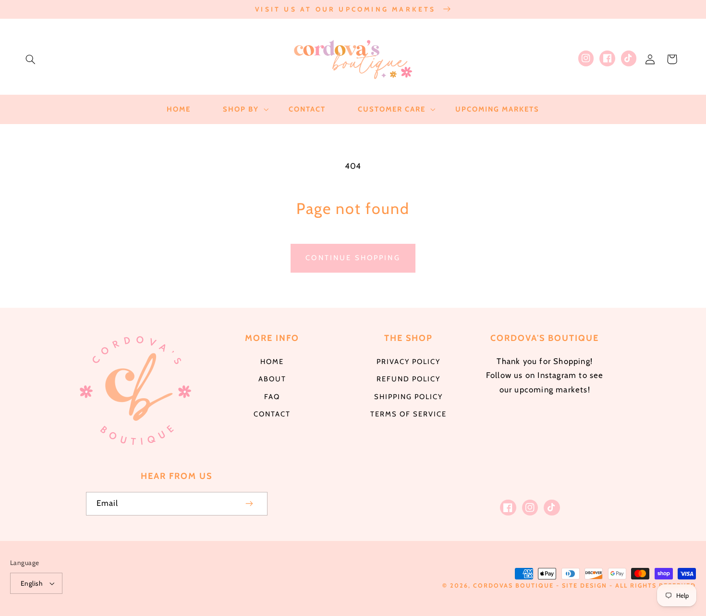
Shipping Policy (408, 396)
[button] (30, 59)
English (31, 583)
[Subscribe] (249, 503)
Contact (272, 414)
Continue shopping (353, 257)
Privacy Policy (408, 361)
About (272, 379)
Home (272, 361)
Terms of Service (408, 414)
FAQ (272, 396)
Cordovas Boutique (514, 585)
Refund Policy (408, 379)
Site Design (584, 585)
